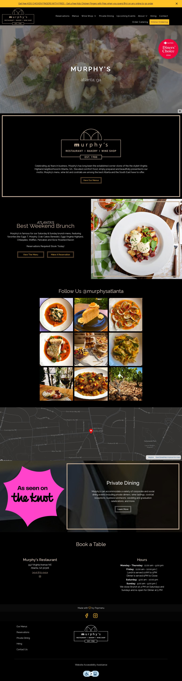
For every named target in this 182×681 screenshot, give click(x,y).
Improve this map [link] (173, 457)
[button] (89, 16)
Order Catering (140, 22)
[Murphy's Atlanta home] (18, 16)
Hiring (153, 16)
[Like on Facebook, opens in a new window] (86, 616)
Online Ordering (159, 22)
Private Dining (106, 16)
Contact (163, 16)
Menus (75, 16)
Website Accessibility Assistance (91, 665)
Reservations (62, 16)
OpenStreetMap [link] (161, 457)
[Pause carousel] (180, 111)
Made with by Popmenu (53, 608)
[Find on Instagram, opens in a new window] (40, 576)
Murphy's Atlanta (91, 633)
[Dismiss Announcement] (176, 3)
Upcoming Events (126, 16)
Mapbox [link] (151, 457)
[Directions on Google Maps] (91, 434)
